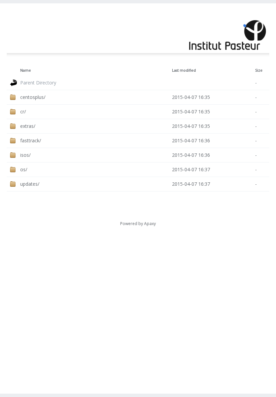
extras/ (27, 126)
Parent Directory (38, 82)
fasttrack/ (30, 140)
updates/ (29, 184)
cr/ (23, 111)
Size (259, 70)
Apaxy (150, 223)
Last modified (184, 70)
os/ (23, 169)
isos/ (25, 155)
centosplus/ (32, 97)
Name (25, 70)
